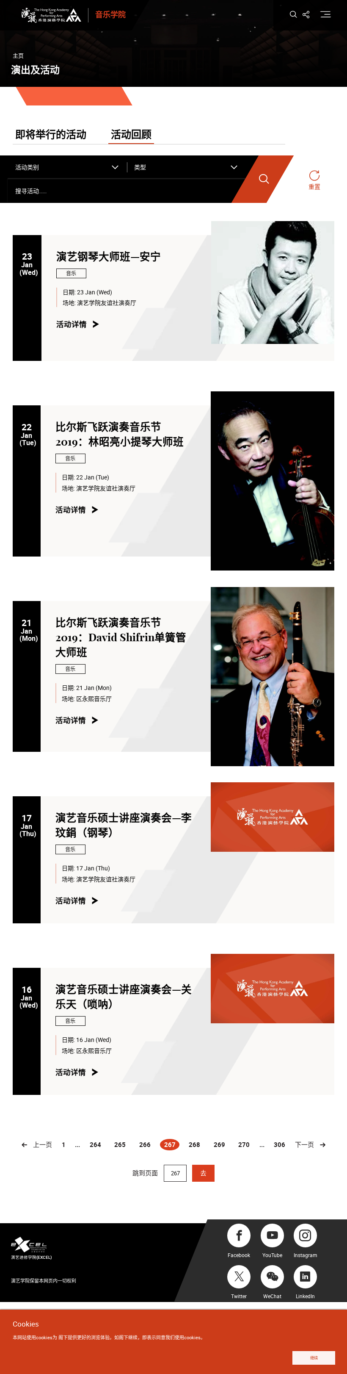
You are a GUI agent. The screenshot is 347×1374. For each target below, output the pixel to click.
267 (171, 1145)
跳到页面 (146, 1173)
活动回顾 (131, 135)
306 (279, 1144)
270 (244, 1144)
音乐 (71, 273)
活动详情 (71, 324)
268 (194, 1144)
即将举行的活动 (50, 135)
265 (120, 1144)
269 (219, 1144)
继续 (314, 1357)
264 (95, 1144)
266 (145, 1144)
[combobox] (67, 167)
